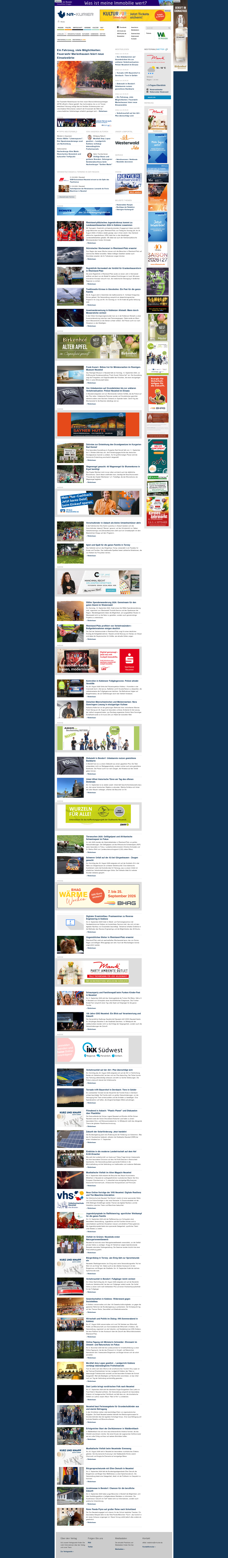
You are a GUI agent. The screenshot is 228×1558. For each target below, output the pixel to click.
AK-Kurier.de (121, 31)
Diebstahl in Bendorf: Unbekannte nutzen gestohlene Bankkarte (125, 86)
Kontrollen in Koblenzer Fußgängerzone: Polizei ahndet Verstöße (112, 682)
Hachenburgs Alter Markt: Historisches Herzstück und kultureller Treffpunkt (69, 154)
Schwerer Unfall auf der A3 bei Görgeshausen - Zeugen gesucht (112, 859)
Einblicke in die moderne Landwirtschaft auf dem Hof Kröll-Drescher (111, 1152)
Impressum (135, 36)
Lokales (60, 34)
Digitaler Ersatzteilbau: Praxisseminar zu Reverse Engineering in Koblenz (109, 917)
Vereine (87, 27)
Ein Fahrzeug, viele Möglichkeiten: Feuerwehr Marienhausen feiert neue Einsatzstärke (80, 53)
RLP (102, 27)
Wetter (102, 34)
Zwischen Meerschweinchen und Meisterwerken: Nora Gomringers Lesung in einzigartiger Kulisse (111, 703)
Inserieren (134, 27)
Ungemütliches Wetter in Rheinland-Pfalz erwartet (109, 937)
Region (60, 27)
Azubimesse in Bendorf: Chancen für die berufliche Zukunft (110, 1489)
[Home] (58, 21)
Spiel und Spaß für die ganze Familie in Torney (108, 544)
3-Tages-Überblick (157, 85)
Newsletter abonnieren (124, 162)
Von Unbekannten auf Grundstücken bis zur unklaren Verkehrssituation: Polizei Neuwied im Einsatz (111, 389)
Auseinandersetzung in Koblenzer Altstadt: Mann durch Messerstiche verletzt (112, 311)
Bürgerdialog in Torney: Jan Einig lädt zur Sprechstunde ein (112, 1259)
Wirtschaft (78, 27)
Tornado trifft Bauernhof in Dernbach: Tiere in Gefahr (111, 1089)
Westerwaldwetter (156, 89)
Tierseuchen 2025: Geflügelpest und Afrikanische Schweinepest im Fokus (109, 838)
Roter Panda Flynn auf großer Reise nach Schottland (111, 1509)
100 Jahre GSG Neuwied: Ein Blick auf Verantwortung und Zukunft (113, 1014)
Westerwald (64, 39)
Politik (68, 27)
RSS (89, 1542)
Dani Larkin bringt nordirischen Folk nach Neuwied (110, 1386)
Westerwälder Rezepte (124, 205)
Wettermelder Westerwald (159, 92)
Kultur (95, 27)
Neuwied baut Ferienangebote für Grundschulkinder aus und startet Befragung (112, 1407)
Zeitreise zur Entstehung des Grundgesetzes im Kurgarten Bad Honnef (113, 445)
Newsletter (120, 36)
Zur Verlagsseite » (67, 1551)
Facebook (123, 27)
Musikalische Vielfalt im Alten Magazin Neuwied (108, 1172)
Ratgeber (85, 34)
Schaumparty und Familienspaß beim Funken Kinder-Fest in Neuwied (113, 993)
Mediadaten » (120, 1549)
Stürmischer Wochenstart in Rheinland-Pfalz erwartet (111, 248)
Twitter (90, 1547)
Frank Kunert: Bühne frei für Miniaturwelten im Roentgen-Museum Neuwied (113, 368)
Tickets (148, 33)
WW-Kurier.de (121, 33)
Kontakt (134, 39)
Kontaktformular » (149, 1547)
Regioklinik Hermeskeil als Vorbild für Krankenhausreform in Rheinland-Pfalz (113, 269)
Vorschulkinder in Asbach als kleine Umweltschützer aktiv (113, 522)
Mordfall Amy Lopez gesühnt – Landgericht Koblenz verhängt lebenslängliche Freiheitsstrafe (98, 143)
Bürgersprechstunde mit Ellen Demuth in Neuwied (109, 1468)
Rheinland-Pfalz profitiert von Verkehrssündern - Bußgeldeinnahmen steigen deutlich (109, 627)
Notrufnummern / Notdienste (126, 159)
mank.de (152, 97)
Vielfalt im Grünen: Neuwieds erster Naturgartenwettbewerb (103, 1238)
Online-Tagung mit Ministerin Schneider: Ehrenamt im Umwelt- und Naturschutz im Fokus (111, 1343)
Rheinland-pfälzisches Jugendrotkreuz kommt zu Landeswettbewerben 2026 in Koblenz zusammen (109, 223)
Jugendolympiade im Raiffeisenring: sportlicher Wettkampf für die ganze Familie (114, 1214)
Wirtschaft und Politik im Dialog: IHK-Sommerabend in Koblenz (112, 1320)
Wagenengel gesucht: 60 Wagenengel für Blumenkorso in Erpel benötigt (113, 467)
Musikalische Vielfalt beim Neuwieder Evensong (108, 1448)
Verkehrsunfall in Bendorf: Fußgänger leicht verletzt (110, 1278)
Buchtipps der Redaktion (125, 207)
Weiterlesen (103, 111)
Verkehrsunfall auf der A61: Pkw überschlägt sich (109, 1069)
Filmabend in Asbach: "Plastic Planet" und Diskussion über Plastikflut (111, 1112)
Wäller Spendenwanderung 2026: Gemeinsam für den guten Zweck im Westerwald (111, 603)
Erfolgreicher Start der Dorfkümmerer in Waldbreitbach (112, 1428)
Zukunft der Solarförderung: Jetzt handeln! (106, 1131)
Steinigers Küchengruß (124, 209)
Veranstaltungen (74, 34)
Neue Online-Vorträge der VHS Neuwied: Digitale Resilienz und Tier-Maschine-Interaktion (113, 1193)
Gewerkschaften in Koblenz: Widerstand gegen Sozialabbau (108, 1300)
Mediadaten (135, 30)
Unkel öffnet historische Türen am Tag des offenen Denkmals (109, 780)
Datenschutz (135, 33)
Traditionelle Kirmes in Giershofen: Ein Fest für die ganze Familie (113, 290)
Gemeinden (94, 34)
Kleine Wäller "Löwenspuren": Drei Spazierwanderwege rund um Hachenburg (70, 141)
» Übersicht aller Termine (66, 197)
